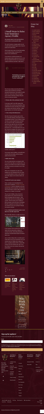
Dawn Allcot (11, 25)
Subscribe (22, 349)
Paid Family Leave (36, 72)
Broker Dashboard (36, 31)
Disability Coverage (36, 45)
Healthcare (35, 50)
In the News (22, 27)
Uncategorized (35, 78)
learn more (10, 261)
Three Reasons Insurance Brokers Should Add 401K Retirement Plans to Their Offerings (22, 286)
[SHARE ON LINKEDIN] (10, 270)
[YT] (4, 1)
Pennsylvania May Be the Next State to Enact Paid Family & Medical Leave (7, 285)
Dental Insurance (36, 44)
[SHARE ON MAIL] (6, 271)
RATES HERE (42, 5)
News (34, 62)
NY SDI (34, 67)
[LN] (2, 1)
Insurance (35, 53)
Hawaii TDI (35, 48)
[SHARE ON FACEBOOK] (8, 270)
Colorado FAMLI (36, 36)
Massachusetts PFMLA (37, 61)
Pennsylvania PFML (37, 73)
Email (2, 339)
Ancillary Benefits (36, 30)
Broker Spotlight (36, 33)
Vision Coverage (36, 79)
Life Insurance (35, 55)
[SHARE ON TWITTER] (6, 270)
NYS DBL (35, 69)
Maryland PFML (36, 59)
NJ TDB (34, 64)
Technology (35, 76)
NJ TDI (34, 65)
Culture (34, 42)
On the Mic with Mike (37, 70)
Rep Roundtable (36, 75)
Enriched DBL (36, 47)
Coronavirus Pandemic (37, 37)
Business (34, 34)
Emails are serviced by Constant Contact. (13, 346)
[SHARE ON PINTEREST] (12, 270)
